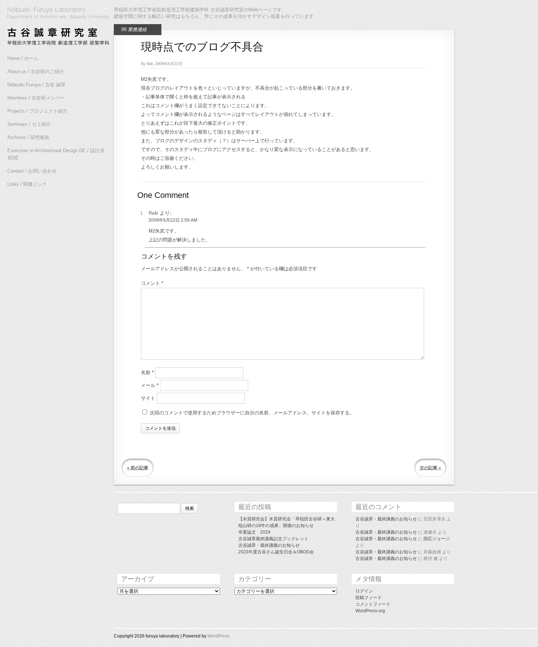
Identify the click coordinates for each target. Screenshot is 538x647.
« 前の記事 (137, 467)
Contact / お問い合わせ (32, 171)
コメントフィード (373, 604)
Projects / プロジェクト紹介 (37, 111)
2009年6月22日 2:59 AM (173, 220)
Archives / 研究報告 (28, 137)
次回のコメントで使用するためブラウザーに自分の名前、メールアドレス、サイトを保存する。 (252, 412)
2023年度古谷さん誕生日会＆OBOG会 (276, 551)
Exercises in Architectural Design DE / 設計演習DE (55, 154)
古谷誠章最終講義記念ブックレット (273, 538)
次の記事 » (430, 467)
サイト (148, 398)
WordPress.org (370, 610)
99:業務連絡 (134, 29)
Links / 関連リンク (27, 184)
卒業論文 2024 (254, 532)
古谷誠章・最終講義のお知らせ (269, 545)
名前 (147, 372)
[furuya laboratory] (55, 27)
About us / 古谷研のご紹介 (35, 71)
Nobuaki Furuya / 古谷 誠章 (36, 84)
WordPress (218, 636)
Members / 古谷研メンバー (36, 98)
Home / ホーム (22, 58)
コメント (152, 283)
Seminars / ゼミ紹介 (29, 124)
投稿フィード (368, 597)
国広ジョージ (436, 538)
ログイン (364, 591)
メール (149, 385)
